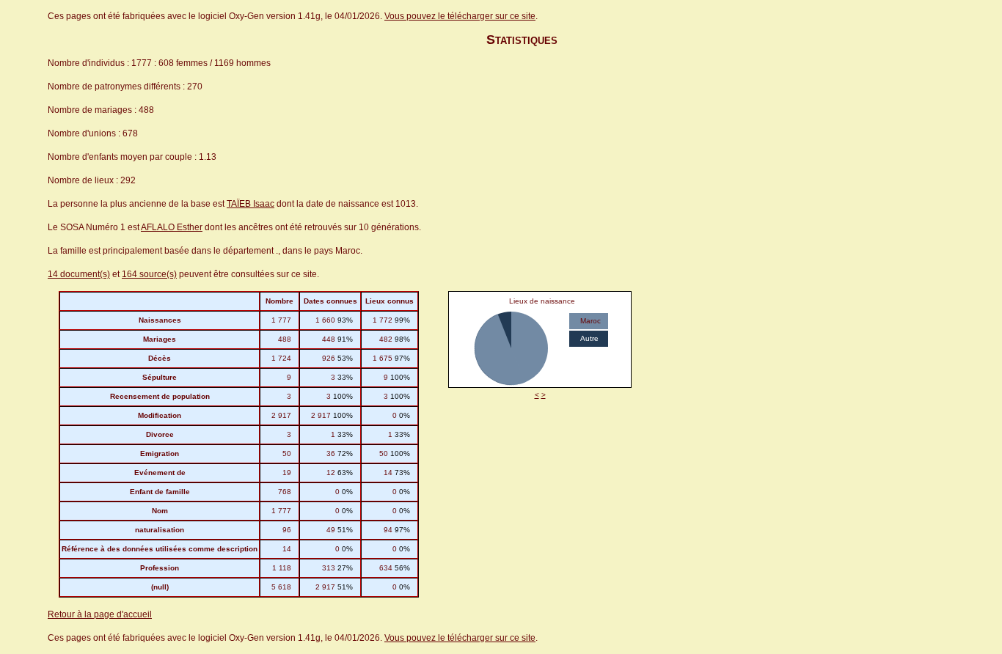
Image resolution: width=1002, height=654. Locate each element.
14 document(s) (79, 274)
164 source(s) (149, 274)
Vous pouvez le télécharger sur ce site (459, 16)
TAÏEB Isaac (250, 204)
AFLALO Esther (171, 227)
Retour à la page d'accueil (100, 614)
